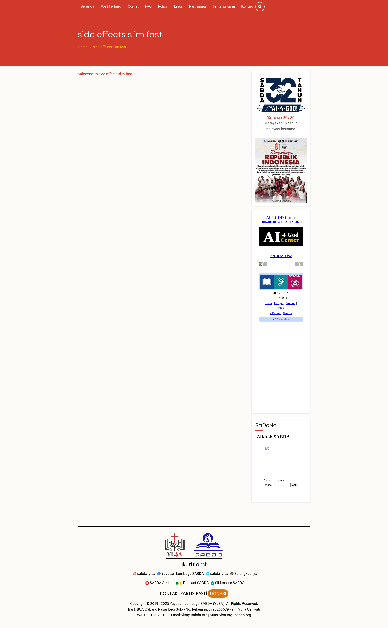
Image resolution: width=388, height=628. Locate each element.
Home (83, 47)
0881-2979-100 (156, 615)
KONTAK (168, 593)
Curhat (133, 6)
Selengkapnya (245, 573)
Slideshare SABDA (229, 583)
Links (178, 6)
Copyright (138, 603)
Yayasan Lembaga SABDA (182, 573)
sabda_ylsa (145, 573)
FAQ (148, 6)
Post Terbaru (111, 6)
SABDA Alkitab (161, 583)
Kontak (247, 6)
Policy (163, 6)
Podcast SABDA (195, 583)
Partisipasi (197, 6)
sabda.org (243, 615)
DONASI (218, 593)
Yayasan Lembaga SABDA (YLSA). (197, 603)
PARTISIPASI (192, 593)
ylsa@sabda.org (194, 615)
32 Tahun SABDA (280, 117)
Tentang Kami (223, 6)
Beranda (87, 6)
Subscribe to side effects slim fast (105, 74)
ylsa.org (225, 615)
